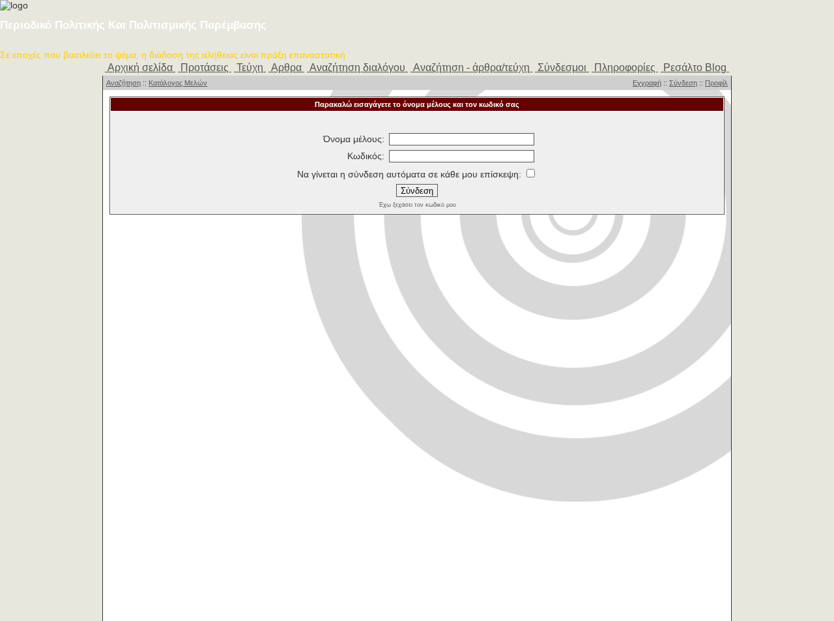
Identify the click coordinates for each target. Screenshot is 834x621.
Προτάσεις (204, 67)
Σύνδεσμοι (562, 67)
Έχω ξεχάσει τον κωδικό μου (417, 205)
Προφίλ (716, 83)
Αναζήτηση (123, 83)
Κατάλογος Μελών (178, 83)
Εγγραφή (647, 83)
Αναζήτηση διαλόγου (357, 67)
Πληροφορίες (625, 67)
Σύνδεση (683, 83)
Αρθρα (286, 67)
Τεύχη (250, 67)
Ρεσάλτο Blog (695, 67)
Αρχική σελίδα (140, 67)
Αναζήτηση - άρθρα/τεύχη (471, 67)
